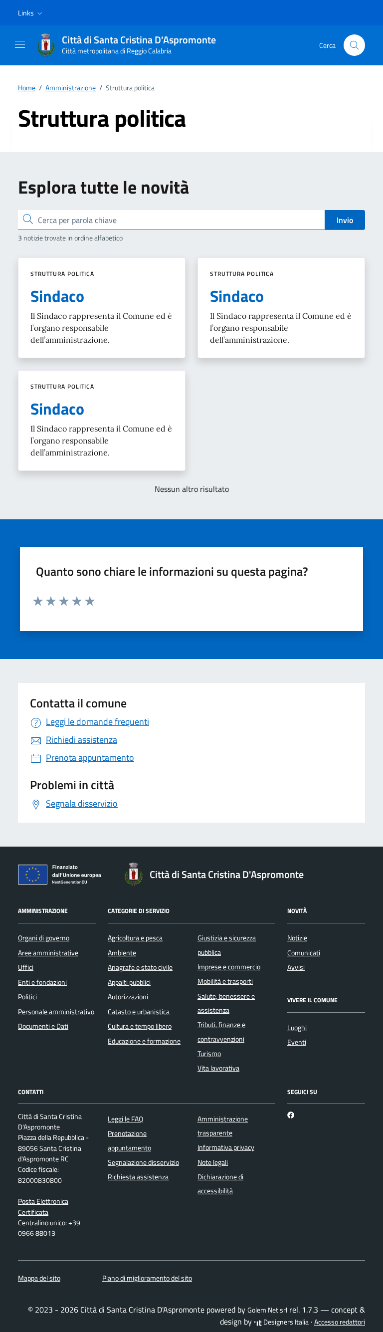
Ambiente (122, 952)
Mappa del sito (39, 1278)
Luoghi (297, 1027)
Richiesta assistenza (138, 1176)
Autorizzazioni (128, 996)
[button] (31, 12)
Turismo (209, 1053)
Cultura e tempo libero (140, 1026)
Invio (345, 220)
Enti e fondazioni (42, 982)
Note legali (212, 1162)
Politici (27, 996)
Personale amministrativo (56, 1011)
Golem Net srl (267, 1310)
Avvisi (296, 967)
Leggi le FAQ (125, 1118)
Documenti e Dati (43, 1026)
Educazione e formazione (144, 1041)
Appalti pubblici (129, 982)
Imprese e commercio (228, 966)
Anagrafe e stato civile (140, 967)
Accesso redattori (339, 1322)
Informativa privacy (225, 1147)
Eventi (296, 1042)
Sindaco (57, 296)
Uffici (25, 967)
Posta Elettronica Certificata (43, 1206)
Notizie (297, 937)
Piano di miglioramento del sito (147, 1278)
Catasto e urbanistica (139, 1011)
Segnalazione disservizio (143, 1162)
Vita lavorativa (218, 1068)
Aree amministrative (48, 952)
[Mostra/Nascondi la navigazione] (20, 44)
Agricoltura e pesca (135, 937)
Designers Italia (285, 1322)
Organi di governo (43, 937)
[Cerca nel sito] (354, 45)
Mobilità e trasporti (225, 981)
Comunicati (303, 952)
